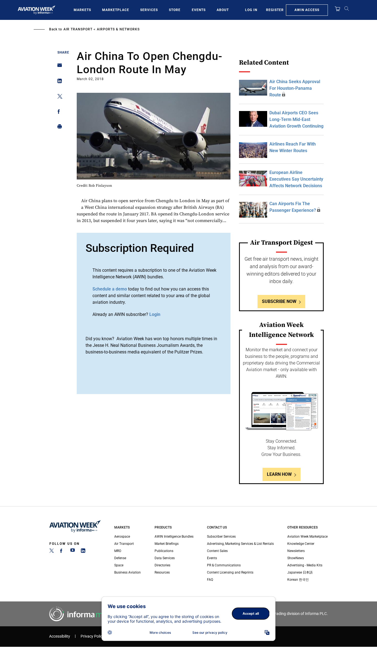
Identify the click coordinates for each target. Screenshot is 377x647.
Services (149, 10)
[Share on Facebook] (58, 112)
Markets (82, 10)
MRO (117, 551)
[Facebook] (62, 552)
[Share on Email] (58, 67)
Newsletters (296, 551)
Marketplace (115, 10)
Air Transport (77, 29)
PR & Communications (224, 565)
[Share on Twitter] (58, 97)
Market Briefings (167, 544)
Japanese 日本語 (300, 572)
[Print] (58, 127)
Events (199, 10)
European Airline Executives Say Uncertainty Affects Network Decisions (296, 179)
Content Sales (217, 551)
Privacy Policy (92, 636)
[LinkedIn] (83, 552)
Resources (162, 572)
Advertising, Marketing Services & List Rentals (240, 544)
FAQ (210, 580)
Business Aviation (127, 572)
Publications (164, 551)
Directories (162, 565)
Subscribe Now (279, 301)
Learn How (279, 474)
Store (174, 10)
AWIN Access (306, 10)
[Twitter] (51, 552)
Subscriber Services (221, 536)
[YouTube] (72, 552)
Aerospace (122, 536)
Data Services (165, 558)
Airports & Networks (118, 29)
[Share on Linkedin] (58, 82)
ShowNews (295, 558)
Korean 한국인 (298, 580)
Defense (120, 558)
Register (275, 10)
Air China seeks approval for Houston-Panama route (294, 88)
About (223, 10)
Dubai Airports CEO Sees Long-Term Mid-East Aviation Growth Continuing (296, 119)
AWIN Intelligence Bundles (174, 536)
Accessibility (59, 636)
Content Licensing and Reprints (230, 572)
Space (118, 565)
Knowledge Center (300, 544)
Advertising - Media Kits (304, 565)
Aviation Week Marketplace (307, 536)
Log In (251, 10)
